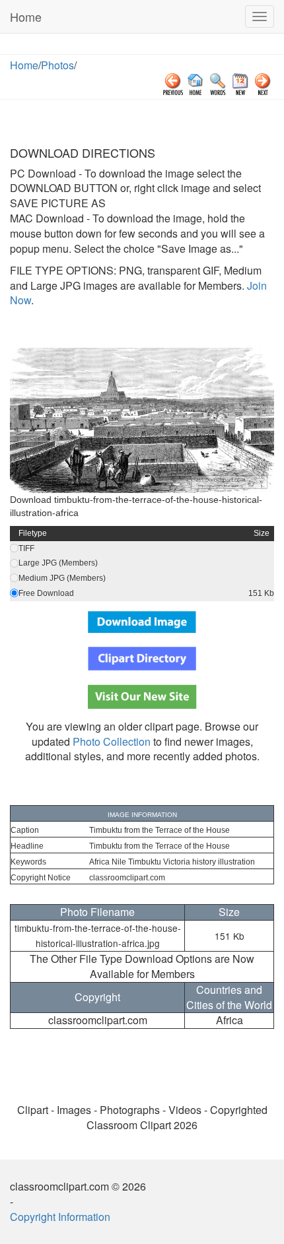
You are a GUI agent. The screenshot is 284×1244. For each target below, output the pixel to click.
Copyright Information (60, 1216)
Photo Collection (112, 741)
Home (26, 16)
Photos (57, 65)
